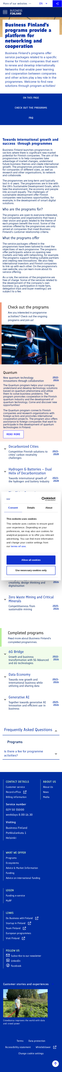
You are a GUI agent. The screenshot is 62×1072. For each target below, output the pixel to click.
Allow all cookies (31, 560)
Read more (13, 434)
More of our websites (15, 3)
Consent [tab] (13, 507)
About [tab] (48, 507)
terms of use (18, 546)
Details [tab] (31, 507)
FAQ (31, 117)
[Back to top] (55, 1063)
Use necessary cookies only (31, 570)
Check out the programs (31, 107)
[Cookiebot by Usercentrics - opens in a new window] (42, 499)
